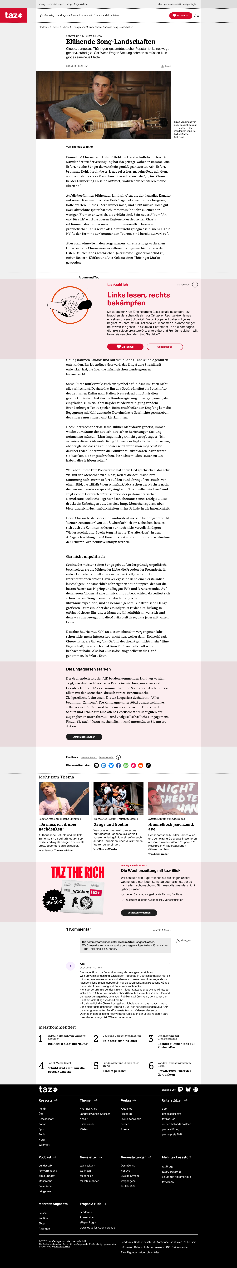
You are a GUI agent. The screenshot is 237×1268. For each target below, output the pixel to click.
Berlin (42, 1134)
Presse (125, 1129)
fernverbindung (48, 1170)
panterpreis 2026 (172, 1134)
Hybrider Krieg (88, 1108)
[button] (196, 15)
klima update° (47, 1176)
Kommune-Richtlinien (170, 1242)
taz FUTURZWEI (171, 1171)
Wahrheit (44, 1145)
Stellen (125, 1124)
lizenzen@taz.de (62, 1246)
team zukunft (87, 1165)
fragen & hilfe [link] (81, 4)
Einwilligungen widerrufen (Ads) (140, 1252)
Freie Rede (45, 1186)
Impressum (158, 1247)
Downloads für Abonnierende (97, 1227)
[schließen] (195, 284)
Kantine (43, 1218)
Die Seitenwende (131, 1119)
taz (48, 1089)
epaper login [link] (189, 4)
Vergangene (128, 1181)
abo (164, 1108)
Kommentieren (89, 757)
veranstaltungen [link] (55, 4)
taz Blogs (167, 1166)
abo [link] (160, 4)
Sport (42, 1129)
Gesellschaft (46, 1119)
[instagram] (195, 1091)
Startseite (44, 27)
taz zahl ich (168, 1119)
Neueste (157, 930)
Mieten (84, 1129)
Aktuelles (126, 1108)
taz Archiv (168, 1182)
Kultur (56, 27)
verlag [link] (42, 4)
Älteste (167, 930)
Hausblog (127, 1114)
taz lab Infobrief (89, 1181)
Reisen (43, 1213)
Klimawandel (87, 1124)
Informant (127, 1247)
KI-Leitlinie (190, 1242)
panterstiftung (170, 1129)
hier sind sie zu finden (103, 949)
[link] (47, 16)
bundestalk (45, 1165)
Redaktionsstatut (145, 1242)
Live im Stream (130, 1176)
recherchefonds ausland (176, 1124)
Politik (42, 1108)
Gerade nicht (183, 284)
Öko (41, 1114)
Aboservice (87, 1217)
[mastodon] (180, 1091)
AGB (168, 1247)
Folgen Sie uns (168, 1089)
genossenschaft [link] (172, 4)
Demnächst (128, 1165)
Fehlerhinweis (106, 757)
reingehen (45, 1191)
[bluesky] (188, 1091)
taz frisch (85, 1170)
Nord (42, 1139)
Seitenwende (180, 1247)
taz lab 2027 (128, 1186)
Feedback (86, 1212)
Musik (66, 27)
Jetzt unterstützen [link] (84, 736)
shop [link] (69, 4)
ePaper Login (88, 1222)
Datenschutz (142, 1247)
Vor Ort (125, 1170)
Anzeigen (44, 1228)
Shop (42, 1223)
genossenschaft (171, 1114)
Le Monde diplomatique (176, 1177)
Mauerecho (45, 1181)
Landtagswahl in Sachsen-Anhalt (95, 1116)
